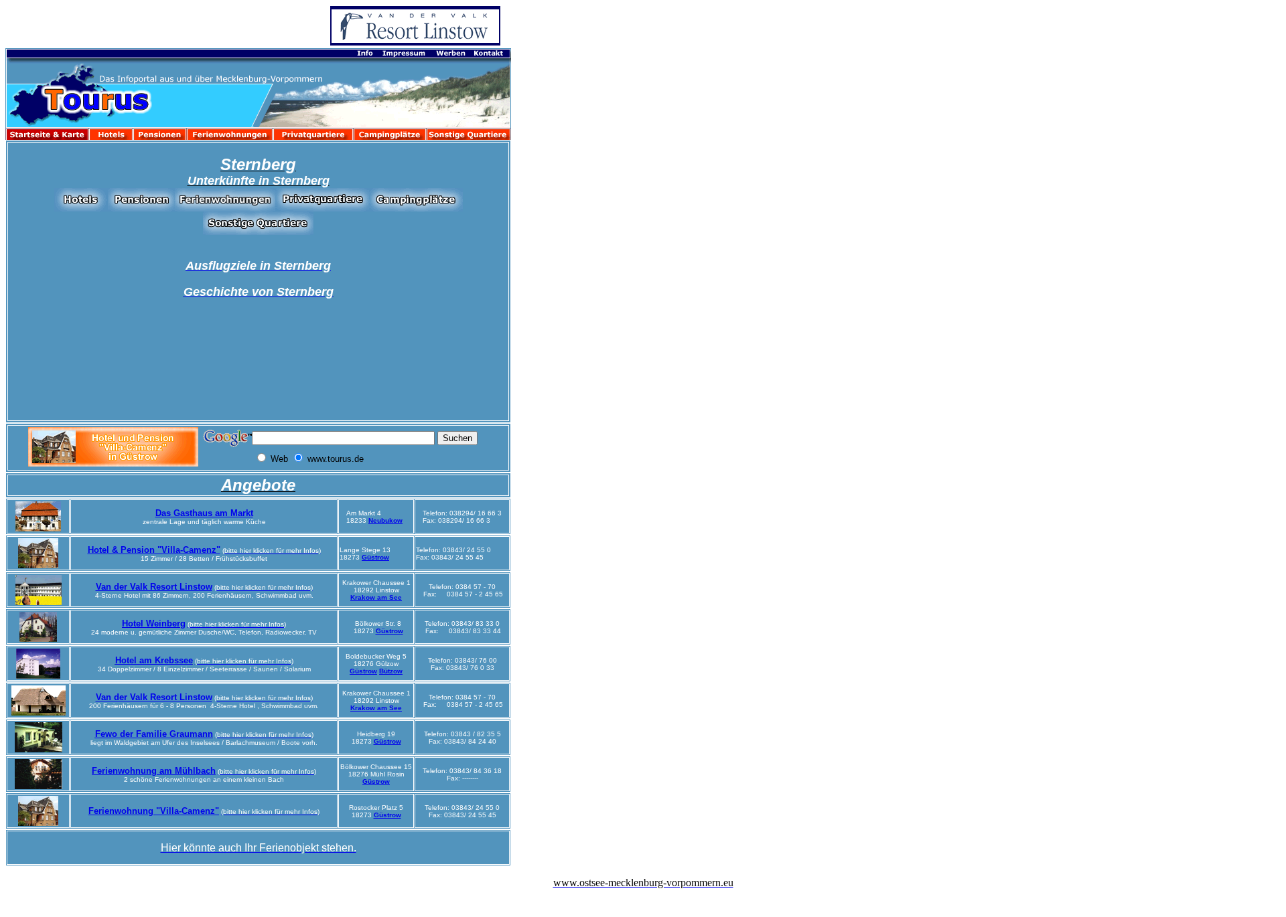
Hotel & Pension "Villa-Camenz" (154, 550)
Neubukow (385, 520)
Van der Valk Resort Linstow (154, 587)
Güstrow (375, 557)
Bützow (391, 671)
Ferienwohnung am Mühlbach (154, 771)
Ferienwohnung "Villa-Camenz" (153, 811)
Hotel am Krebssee (154, 660)
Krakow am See (376, 597)
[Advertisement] (584, 328)
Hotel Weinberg (154, 623)
